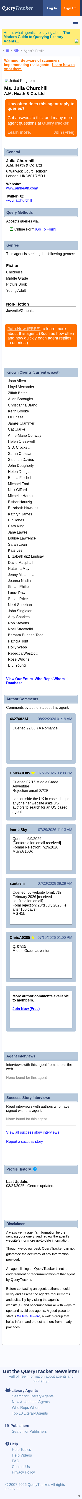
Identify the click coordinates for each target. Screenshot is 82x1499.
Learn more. (19, 132)
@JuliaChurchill (19, 200)
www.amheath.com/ (22, 188)
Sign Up (70, 8)
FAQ (15, 1461)
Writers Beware (28, 1316)
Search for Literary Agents (33, 1396)
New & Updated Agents (31, 1402)
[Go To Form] (45, 229)
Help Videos (22, 1455)
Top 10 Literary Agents (30, 1413)
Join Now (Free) (26, 1009)
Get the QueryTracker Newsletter (41, 1371)
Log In (52, 8)
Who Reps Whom (26, 1408)
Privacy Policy (23, 1472)
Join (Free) (64, 132)
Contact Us (21, 1467)
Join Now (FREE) (24, 328)
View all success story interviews (32, 1132)
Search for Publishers (29, 1431)
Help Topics (21, 1450)
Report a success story (24, 1141)
